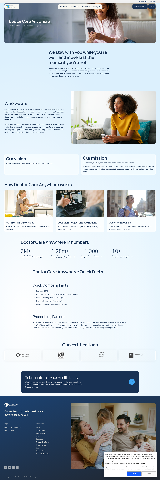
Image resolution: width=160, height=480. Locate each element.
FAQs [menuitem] (38, 427)
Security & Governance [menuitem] (12, 427)
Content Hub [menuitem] (40, 433)
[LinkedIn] (5, 467)
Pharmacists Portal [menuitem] (43, 442)
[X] (17, 467)
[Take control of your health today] (80, 382)
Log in (152, 7)
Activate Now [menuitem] (40, 451)
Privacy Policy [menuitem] (9, 430)
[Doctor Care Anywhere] (11, 6)
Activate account (140, 7)
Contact (153, 2)
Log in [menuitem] (38, 448)
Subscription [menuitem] (40, 430)
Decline (148, 473)
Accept (134, 473)
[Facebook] (13, 467)
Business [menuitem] (39, 439)
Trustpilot (61, 297)
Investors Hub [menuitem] (41, 445)
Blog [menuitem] (37, 436)
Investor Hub (143, 2)
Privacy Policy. (140, 463)
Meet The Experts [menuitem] (42, 454)
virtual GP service (54, 124)
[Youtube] (9, 467)
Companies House (70, 294)
